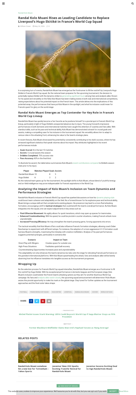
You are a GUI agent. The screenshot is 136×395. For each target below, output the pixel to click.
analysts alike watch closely (49, 278)
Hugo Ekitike (56, 292)
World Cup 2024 (106, 292)
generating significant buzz (73, 96)
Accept (113, 391)
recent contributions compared (86, 163)
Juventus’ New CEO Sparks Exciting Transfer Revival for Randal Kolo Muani (66, 369)
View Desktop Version (69, 386)
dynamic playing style (105, 198)
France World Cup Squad (39, 292)
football (23, 292)
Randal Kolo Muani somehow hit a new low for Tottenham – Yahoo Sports (33, 369)
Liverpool (68, 292)
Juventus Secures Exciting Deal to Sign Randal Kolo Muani (101, 367)
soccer (95, 292)
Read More (123, 391)
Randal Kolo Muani (25, 13)
